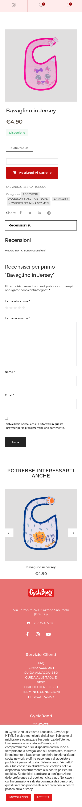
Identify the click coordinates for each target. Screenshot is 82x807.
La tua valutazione (17, 301)
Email (9, 395)
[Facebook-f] (27, 634)
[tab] (41, 225)
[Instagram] (38, 634)
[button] (9, 532)
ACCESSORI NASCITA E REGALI (28, 198)
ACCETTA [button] (43, 797)
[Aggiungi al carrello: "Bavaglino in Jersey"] (41, 531)
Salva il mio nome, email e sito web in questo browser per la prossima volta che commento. (35, 425)
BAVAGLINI (61, 198)
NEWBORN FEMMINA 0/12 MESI (28, 203)
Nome (10, 372)
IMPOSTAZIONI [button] (19, 797)
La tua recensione (17, 318)
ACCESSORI (30, 194)
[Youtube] (48, 634)
